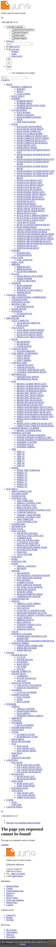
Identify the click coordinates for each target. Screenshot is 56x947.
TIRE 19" (21, 465)
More (28, 944)
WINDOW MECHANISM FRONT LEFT (34, 236)
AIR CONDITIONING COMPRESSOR (28, 297)
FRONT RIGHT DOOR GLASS (31, 208)
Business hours (12, 886)
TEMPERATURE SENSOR (29, 596)
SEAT (14, 744)
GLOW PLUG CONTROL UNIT (31, 610)
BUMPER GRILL (24, 103)
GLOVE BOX (17, 730)
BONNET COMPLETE (21, 87)
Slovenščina (29, 30)
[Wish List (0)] (7, 46)
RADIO (14, 564)
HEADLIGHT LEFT (26, 776)
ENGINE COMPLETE (21, 671)
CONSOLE (16, 720)
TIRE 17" (21, 461)
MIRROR (15, 264)
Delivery (9, 895)
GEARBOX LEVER (26, 734)
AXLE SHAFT (17, 328)
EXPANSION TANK (20, 302)
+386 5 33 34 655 (17, 874)
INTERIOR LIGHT (19, 788)
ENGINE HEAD (18, 674)
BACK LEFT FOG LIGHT (28, 765)
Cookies (9, 905)
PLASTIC (15, 274)
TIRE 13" (21, 451)
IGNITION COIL (18, 561)
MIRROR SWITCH (25, 620)
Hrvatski (24, 33)
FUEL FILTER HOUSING (28, 540)
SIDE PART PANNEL (26, 122)
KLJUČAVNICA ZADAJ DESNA (31, 218)
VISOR (14, 755)
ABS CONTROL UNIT (21, 491)
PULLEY (21, 669)
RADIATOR (16, 311)
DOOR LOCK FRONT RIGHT (30, 185)
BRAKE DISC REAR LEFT (29, 398)
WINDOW (16, 283)
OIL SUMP (21, 667)
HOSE (19, 699)
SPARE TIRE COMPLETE (28, 470)
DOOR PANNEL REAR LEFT (30, 197)
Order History (12, 932)
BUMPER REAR (24, 108)
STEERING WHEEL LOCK (29, 624)
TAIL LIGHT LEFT (25, 793)
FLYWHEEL (22, 662)
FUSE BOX (16, 557)
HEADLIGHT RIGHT (26, 779)
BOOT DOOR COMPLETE (29, 131)
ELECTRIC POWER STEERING (31, 435)
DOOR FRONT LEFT (26, 145)
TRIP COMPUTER (25, 519)
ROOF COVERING (25, 725)
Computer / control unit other (29, 515)
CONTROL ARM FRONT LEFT (31, 370)
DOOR (14, 124)
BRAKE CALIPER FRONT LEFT (31, 384)
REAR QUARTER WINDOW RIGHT (33, 225)
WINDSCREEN (24, 292)
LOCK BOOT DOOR (26, 222)
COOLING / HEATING (16, 295)
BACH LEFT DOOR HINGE (29, 126)
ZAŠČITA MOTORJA (26, 281)
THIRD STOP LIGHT (26, 797)
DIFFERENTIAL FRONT (28, 377)
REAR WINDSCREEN (27, 227)
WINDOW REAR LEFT (27, 246)
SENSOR (15, 571)
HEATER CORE (18, 304)
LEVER (14, 732)
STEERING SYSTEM (21, 433)
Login (13, 54)
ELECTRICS (12, 489)
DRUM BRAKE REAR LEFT (30, 405)
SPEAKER (21, 568)
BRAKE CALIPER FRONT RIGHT (32, 386)
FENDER (15, 250)
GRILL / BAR (17, 262)
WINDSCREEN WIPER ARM (30, 645)
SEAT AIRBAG (23, 713)
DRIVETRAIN (12, 318)
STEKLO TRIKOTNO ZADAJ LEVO (33, 229)
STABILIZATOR (24, 346)
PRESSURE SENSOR (26, 589)
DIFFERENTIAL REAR (27, 379)
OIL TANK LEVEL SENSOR (29, 587)
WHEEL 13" (22, 472)
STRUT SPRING (24, 360)
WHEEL (15, 468)
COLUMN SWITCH (26, 606)
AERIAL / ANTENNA (26, 566)
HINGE (20, 91)
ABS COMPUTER (25, 501)
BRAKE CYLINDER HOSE (29, 430)
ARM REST (16, 718)
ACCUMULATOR (19, 494)
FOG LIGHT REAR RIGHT (29, 772)
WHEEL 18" (22, 484)
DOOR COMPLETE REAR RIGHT (32, 143)
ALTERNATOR (18, 496)
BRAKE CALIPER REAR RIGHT (32, 391)
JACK (14, 802)
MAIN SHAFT (23, 664)
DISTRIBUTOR (18, 526)
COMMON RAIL (24, 538)
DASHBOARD (18, 524)
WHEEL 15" (22, 477)
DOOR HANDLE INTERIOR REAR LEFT (35, 159)
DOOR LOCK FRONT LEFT (29, 180)
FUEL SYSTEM (18, 531)
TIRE (13, 449)
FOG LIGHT (17, 762)
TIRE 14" (21, 454)
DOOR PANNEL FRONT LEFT (31, 192)
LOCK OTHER (23, 94)
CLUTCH (21, 657)
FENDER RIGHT (24, 255)
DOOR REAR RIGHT (26, 204)
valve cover (21, 681)
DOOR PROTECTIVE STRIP (30, 276)
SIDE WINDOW (24, 288)
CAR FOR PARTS (14, 807)
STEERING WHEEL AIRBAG (30, 716)
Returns (9, 917)
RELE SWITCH (24, 622)
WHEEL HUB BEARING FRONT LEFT (34, 407)
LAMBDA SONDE (25, 582)
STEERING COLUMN (27, 442)
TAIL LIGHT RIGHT (26, 795)
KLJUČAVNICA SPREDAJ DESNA (32, 215)
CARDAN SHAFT (19, 349)
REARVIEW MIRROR (27, 271)
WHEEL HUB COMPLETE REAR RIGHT (35, 426)
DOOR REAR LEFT (26, 201)
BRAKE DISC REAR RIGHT (30, 400)
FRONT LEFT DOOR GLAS (29, 206)
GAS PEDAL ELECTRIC (28, 543)
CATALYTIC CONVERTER (29, 685)
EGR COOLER (23, 697)
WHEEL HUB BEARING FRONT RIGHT (35, 409)
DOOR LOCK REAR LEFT (29, 187)
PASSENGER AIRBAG (27, 711)
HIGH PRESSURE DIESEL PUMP (32, 547)
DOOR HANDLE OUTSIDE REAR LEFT (35, 173)
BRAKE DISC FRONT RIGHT (30, 395)
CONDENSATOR (19, 299)
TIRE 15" (21, 456)
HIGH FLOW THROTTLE (28, 545)
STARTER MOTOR (20, 599)
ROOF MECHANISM (21, 741)
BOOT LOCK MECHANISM (29, 133)
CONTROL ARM (19, 363)
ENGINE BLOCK (19, 655)
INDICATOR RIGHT (26, 786)
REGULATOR (23, 702)
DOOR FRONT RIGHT (27, 148)
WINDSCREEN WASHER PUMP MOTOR (35, 641)
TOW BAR (16, 804)
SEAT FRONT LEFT (26, 748)
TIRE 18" (21, 463)
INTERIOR (11, 704)
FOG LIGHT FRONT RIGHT (29, 769)
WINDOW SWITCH (26, 629)
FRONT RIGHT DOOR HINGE (31, 211)
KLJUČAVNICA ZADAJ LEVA (31, 220)
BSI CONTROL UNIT (26, 505)
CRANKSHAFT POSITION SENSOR (33, 575)
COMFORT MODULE (26, 512)
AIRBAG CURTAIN (26, 709)
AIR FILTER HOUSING (27, 533)
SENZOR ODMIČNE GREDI (29, 594)
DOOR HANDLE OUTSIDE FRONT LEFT (36, 171)
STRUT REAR (23, 358)
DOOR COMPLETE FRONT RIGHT (33, 138)
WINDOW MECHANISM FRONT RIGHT (35, 239)
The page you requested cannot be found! (23, 823)
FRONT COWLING (25, 115)
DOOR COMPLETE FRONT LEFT (32, 136)
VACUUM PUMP (24, 554)
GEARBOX (16, 690)
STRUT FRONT (24, 356)
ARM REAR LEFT (25, 365)
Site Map (10, 920)
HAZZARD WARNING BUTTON (32, 613)
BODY (9, 84)
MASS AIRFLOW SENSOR (29, 585)
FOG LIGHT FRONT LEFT (29, 767)
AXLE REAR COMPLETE (28, 323)
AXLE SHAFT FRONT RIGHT (30, 330)
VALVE (14, 631)
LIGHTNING (12, 760)
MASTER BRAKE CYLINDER (25, 428)
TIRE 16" (21, 458)
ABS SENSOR (23, 573)
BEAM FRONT (23, 342)
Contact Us (10, 915)
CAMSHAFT (22, 676)
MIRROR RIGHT (24, 269)
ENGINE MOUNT (25, 660)
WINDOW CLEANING (21, 634)
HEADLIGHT (17, 774)
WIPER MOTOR (24, 650)
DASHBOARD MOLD (21, 727)
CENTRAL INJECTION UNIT (30, 536)
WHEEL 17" (22, 482)
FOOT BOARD (23, 112)
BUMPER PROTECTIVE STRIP (31, 105)
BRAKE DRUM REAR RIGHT (30, 402)
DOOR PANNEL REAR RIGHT (31, 199)
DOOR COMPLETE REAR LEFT (31, 140)
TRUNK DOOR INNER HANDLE (32, 232)
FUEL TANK (17, 257)
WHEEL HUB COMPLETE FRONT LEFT (35, 416)
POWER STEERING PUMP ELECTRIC (34, 437)
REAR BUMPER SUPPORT (29, 117)
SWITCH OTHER (24, 627)
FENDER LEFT (24, 253)
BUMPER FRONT (25, 101)
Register (14, 51)
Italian (21, 35)
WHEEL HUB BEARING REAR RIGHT (34, 414)
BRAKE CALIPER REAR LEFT (31, 388)
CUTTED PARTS (19, 110)
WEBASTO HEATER (20, 758)
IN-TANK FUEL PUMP (27, 550)
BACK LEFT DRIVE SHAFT (30, 335)
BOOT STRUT (18, 96)
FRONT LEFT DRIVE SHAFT (30, 337)
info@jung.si (17, 876)
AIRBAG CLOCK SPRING (29, 603)
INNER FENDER (24, 278)
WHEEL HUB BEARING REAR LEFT (34, 412)
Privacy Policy (12, 898)
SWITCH (15, 601)
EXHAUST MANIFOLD (27, 688)
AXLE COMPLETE (20, 321)
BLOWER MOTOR (25, 306)
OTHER (9, 800)
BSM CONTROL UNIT (27, 508)
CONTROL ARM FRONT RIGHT (31, 372)
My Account (11, 930)
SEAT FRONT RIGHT (26, 751)
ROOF (19, 119)
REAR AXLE (23, 325)
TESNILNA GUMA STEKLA (30, 290)
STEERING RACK (25, 444)
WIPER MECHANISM (27, 648)
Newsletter (10, 937)
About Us (10, 893)
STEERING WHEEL (26, 447)
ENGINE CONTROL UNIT (29, 517)
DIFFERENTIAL (18, 374)
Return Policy (12, 902)
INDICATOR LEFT (25, 783)
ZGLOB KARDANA (26, 351)
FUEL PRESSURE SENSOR (29, 578)
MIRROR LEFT (24, 267)
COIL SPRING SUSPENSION (24, 353)
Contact (9, 888)
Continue (5, 845)
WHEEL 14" (22, 475)
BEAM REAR (23, 344)
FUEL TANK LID (24, 260)
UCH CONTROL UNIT (27, 522)
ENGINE (10, 653)
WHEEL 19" (22, 487)
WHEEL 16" (22, 480)
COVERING (17, 723)
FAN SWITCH (23, 608)
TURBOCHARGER (20, 695)
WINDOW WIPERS (20, 643)
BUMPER (15, 98)
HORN (14, 559)
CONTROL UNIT (19, 498)
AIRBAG (15, 706)
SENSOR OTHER (25, 592)
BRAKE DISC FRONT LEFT (29, 393)
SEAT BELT (16, 753)
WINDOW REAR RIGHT (28, 248)
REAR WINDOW (24, 285)
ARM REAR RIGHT (26, 367)
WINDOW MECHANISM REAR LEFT (34, 241)
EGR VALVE (17, 529)
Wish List (10, 934)
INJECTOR (22, 552)
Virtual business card (14, 891)
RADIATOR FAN (24, 314)
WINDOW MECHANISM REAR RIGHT (35, 243)
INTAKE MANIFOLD (26, 678)
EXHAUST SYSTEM (20, 683)
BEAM (14, 339)
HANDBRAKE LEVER (27, 737)
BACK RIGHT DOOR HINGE (30, 129)
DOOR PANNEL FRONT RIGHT (31, 194)
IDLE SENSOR (23, 580)
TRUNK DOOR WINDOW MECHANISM (35, 234)
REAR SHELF (17, 739)
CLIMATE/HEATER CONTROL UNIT (34, 510)
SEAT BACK (22, 746)
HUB (13, 381)
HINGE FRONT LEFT (26, 213)
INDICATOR (17, 781)
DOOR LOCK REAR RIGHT (29, 190)
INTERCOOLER (18, 309)
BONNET (21, 89)
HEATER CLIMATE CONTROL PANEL (34, 615)
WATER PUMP (18, 316)
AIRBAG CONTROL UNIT (29, 503)
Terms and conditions (15, 900)
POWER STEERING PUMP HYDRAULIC (35, 440)
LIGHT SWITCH (24, 617)
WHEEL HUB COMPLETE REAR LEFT (35, 423)
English (23, 38)
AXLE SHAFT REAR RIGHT (30, 332)
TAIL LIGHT (17, 790)
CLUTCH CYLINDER (27, 692)
